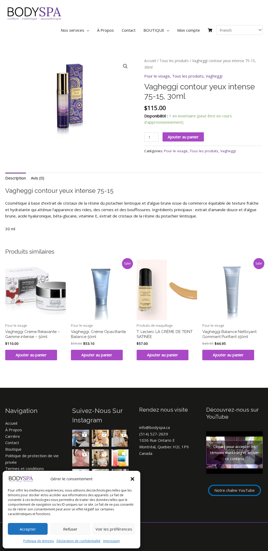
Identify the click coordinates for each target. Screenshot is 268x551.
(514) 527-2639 (153, 434)
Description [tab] (15, 178)
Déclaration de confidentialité (78, 541)
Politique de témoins (38, 541)
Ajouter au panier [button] (31, 354)
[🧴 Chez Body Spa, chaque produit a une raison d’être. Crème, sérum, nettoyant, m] (100, 438)
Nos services (72, 30)
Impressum (111, 541)
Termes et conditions (24, 468)
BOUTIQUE (153, 30)
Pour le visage (157, 76)
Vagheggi (214, 76)
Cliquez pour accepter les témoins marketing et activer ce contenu (234, 452)
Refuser (70, 529)
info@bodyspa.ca (154, 427)
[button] (132, 479)
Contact (129, 30)
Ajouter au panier (183, 136)
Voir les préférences (114, 529)
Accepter (28, 529)
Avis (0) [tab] (37, 178)
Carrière (12, 436)
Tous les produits (174, 60)
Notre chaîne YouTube (234, 490)
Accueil (150, 60)
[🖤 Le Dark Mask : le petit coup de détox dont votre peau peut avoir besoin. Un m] (120, 438)
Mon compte (188, 30)
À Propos (105, 30)
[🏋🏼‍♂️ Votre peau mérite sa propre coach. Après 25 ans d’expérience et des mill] (100, 457)
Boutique (13, 449)
